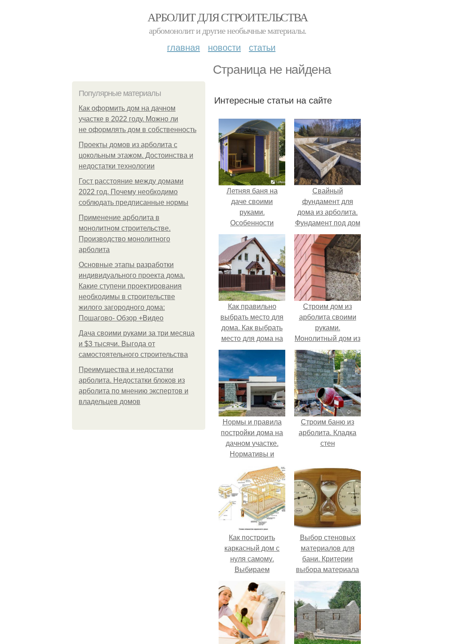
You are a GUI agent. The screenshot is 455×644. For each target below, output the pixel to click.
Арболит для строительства (227, 16)
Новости (224, 46)
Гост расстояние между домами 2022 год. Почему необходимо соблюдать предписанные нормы (133, 191)
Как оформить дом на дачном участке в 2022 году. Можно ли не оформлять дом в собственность (137, 118)
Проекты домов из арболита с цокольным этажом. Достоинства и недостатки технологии (136, 155)
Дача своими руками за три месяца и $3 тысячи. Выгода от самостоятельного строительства (137, 343)
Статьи (262, 46)
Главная (183, 46)
